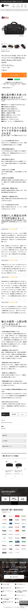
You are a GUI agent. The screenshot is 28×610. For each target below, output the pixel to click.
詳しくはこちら (14, 577)
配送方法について (20, 587)
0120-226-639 (7, 1)
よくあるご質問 (6, 584)
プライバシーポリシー (21, 595)
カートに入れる (14, 75)
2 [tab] (14, 478)
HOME (2, 9)
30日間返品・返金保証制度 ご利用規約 (22, 591)
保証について (19, 598)
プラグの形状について (21, 584)
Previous (3, 29)
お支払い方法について (7, 587)
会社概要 (4, 595)
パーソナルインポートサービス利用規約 (8, 599)
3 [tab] (16, 478)
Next (24, 29)
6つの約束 (5, 440)
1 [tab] (12, 478)
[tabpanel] (9, 469)
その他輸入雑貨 (7, 9)
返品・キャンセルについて (8, 591)
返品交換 (5, 435)
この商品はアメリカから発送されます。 (14, 82)
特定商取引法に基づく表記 (8, 602)
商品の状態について (7, 446)
